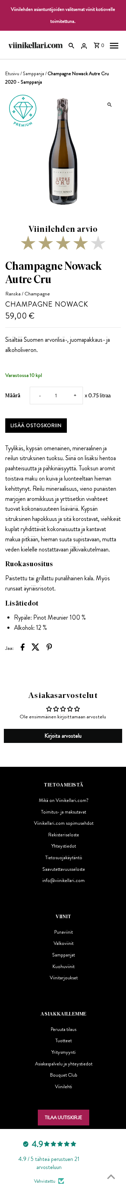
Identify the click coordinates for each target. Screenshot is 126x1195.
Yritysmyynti (63, 1052)
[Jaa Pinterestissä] (49, 648)
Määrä (12, 395)
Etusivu (12, 73)
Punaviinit (63, 931)
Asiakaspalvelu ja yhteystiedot (63, 1063)
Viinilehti (63, 1086)
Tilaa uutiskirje (63, 1117)
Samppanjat (63, 954)
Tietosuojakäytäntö (63, 857)
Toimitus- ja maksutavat (63, 811)
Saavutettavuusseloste (63, 869)
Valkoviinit (64, 943)
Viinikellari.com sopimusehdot (63, 823)
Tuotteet (63, 1040)
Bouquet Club (63, 1074)
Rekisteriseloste (63, 834)
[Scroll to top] (111, 1176)
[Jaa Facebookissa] (22, 648)
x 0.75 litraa (98, 395)
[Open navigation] (114, 45)
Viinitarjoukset (64, 977)
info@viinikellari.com (63, 880)
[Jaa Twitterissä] (35, 648)
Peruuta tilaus (63, 1029)
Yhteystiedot (63, 845)
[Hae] (71, 44)
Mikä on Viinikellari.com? (64, 800)
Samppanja (33, 73)
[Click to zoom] (109, 105)
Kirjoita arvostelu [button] (63, 736)
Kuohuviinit (63, 966)
